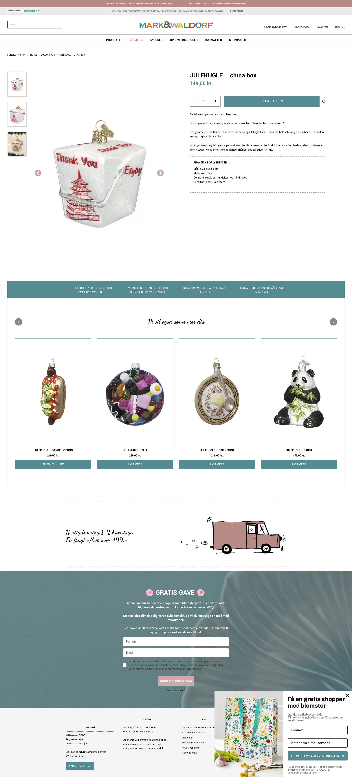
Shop (23, 55)
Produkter (114, 40)
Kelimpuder (237, 40)
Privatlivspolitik (190, 747)
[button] (323, 100)
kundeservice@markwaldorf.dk (88, 752)
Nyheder (156, 40)
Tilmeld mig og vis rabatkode (317, 756)
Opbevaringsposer (184, 40)
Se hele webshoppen (194, 732)
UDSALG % (136, 40)
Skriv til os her (80, 765)
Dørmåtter (213, 40)
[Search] (57, 24)
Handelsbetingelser (193, 742)
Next (160, 173)
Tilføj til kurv (272, 101)
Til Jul (33, 55)
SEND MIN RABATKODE (176, 681)
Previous (38, 173)
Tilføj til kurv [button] (53, 464)
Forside (11, 55)
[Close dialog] (348, 695)
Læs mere (219, 182)
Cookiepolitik (189, 752)
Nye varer (187, 737)
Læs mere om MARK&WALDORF (200, 727)
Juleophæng (48, 55)
